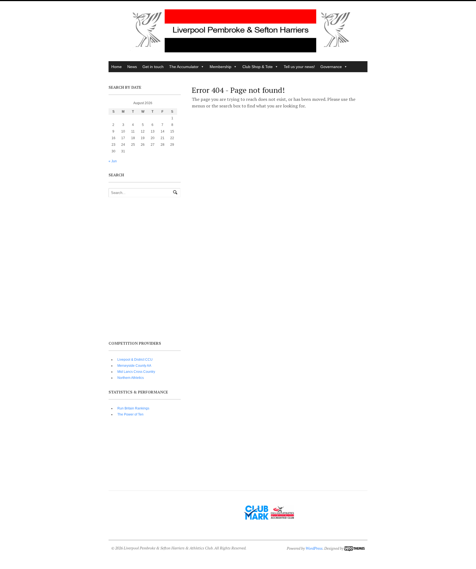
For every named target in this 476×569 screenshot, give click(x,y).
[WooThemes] (354, 548)
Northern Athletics (130, 378)
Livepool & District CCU (135, 360)
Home (116, 66)
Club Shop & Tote (257, 66)
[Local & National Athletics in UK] (241, 51)
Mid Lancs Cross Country (136, 372)
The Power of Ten (130, 414)
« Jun (113, 161)
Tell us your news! (299, 66)
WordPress (314, 548)
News (132, 66)
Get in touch (153, 66)
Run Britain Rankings (133, 408)
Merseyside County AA (134, 366)
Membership (220, 66)
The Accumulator (184, 66)
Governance (331, 66)
